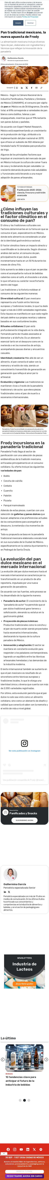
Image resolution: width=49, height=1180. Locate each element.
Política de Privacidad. (30, 17)
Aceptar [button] (18, 23)
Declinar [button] (30, 23)
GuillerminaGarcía (15, 58)
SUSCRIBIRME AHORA (24, 820)
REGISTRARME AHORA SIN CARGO (24, 1176)
